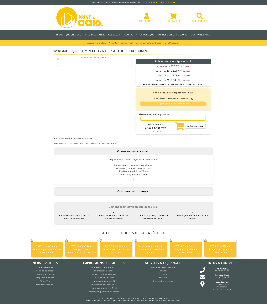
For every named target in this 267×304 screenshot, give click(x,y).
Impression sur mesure (172, 35)
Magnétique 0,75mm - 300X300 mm (173, 104)
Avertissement (126, 43)
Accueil (90, 43)
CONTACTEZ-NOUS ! (195, 84)
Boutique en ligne (69, 35)
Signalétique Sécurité (107, 43)
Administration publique (139, 35)
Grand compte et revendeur (102, 35)
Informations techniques (135, 191)
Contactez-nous (166, 2)
